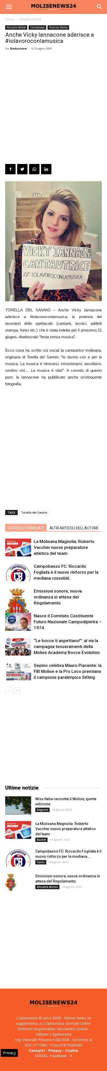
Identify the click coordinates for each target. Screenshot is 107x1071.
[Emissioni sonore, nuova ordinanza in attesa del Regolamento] (18, 607)
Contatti (37, 1050)
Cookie (71, 1050)
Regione (42, 810)
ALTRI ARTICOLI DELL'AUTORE (74, 528)
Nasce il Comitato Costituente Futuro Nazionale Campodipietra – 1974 (68, 621)
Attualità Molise (30, 19)
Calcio (41, 862)
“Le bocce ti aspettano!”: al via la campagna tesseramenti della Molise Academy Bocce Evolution (67, 646)
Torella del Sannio (34, 512)
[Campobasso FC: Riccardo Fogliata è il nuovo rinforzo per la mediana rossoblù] (18, 572)
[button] (99, 7)
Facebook (58, 1056)
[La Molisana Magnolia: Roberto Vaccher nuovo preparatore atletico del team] (18, 547)
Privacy (55, 1050)
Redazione (18, 48)
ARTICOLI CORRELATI (25, 528)
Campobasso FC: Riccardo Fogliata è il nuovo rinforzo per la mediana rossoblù (66, 572)
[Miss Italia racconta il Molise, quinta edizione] (18, 805)
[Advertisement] (53, 108)
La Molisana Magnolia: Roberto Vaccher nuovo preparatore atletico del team (64, 547)
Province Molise (58, 27)
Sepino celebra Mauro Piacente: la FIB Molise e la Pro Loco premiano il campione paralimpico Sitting (68, 671)
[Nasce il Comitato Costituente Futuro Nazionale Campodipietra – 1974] (18, 622)
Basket (41, 839)
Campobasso (37, 27)
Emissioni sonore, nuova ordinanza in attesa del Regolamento (58, 596)
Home (9, 19)
